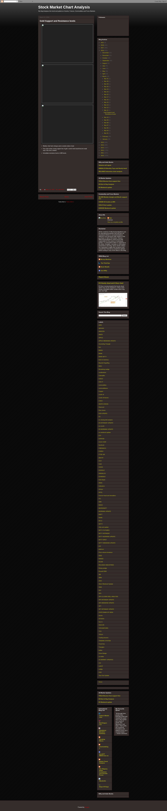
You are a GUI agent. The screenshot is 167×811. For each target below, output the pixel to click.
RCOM (101, 562)
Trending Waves (102, 740)
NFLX (100, 521)
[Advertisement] (66, 168)
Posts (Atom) (70, 202)
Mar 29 (106, 84)
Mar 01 (106, 133)
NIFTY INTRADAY (104, 533)
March (104, 76)
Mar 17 (106, 97)
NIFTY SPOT (103, 540)
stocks (101, 615)
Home (66, 197)
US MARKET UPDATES (106, 659)
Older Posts (88, 197)
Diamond (101, 407)
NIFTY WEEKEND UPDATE (107, 543)
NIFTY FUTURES (104, 530)
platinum (101, 549)
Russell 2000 (103, 571)
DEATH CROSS (103, 404)
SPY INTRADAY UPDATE (106, 609)
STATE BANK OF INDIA (106, 612)
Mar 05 (106, 128)
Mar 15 (106, 102)
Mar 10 (106, 117)
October (105, 58)
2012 (102, 150)
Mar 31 (106, 78)
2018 (102, 45)
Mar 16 (106, 99)
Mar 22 (106, 94)
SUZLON (101, 625)
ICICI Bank (102, 480)
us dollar (101, 656)
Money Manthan (106, 259)
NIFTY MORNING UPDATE (107, 536)
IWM (100, 502)
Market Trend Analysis (103, 762)
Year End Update (104, 675)
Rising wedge (103, 568)
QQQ (100, 555)
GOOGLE (102, 470)
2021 (102, 42)
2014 (102, 145)
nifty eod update (104, 527)
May (103, 71)
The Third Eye (105, 263)
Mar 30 (106, 81)
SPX (100, 593)
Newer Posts (44, 197)
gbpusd (101, 457)
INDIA (100, 483)
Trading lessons (103, 637)
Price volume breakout (105, 552)
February (105, 136)
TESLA (101, 634)
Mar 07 (106, 125)
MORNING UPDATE (105, 511)
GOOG (101, 467)
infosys (101, 489)
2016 (102, 50)
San (110, 218)
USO (100, 672)
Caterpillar (102, 375)
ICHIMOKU (102, 476)
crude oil (101, 394)
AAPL (100, 325)
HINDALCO (102, 473)
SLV (100, 590)
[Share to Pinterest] (75, 190)
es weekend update (105, 432)
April (104, 74)
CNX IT (101, 382)
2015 (102, 142)
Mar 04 (106, 130)
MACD (101, 505)
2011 (102, 153)
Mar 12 (106, 107)
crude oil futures (104, 397)
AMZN (101, 334)
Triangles (101, 647)
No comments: (60, 189)
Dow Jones (102, 410)
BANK (100, 353)
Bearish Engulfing (104, 363)
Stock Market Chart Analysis (64, 7)
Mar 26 (106, 86)
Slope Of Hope (104, 787)
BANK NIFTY (103, 356)
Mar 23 (106, 92)
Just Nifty (104, 270)
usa (100, 663)
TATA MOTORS (103, 628)
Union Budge (103, 653)
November (105, 55)
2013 (102, 147)
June (104, 68)
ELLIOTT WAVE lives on (104, 754)
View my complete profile (115, 222)
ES (99, 416)
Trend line (102, 644)
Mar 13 (106, 105)
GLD (100, 461)
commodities (102, 385)
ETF (100, 435)
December (105, 52)
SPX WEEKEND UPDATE (106, 603)
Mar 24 (106, 89)
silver (100, 581)
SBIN (100, 577)
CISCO (101, 378)
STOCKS (101, 618)
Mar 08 (106, 122)
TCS (100, 631)
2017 (102, 48)
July (103, 66)
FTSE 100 (102, 454)
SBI (100, 574)
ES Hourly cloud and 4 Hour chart (111, 283)
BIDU (100, 366)
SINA (100, 587)
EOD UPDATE (103, 413)
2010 (102, 155)
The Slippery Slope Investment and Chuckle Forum (103, 772)
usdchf (101, 666)
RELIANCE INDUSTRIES (106, 565)
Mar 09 (106, 120)
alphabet (101, 328)
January (105, 139)
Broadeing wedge (104, 369)
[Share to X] (72, 190)
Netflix (100, 517)
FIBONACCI (102, 448)
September (106, 60)
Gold (100, 464)
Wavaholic (102, 781)
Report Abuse (104, 277)
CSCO (101, 401)
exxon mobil (102, 442)
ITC (100, 498)
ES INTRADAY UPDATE (106, 423)
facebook (101, 445)
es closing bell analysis (106, 420)
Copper (101, 391)
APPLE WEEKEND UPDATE (107, 341)
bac (100, 347)
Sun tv (101, 622)
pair (100, 546)
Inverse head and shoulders (107, 495)
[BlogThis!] (70, 190)
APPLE (101, 337)
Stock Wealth (105, 267)
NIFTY (101, 524)
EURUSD (101, 438)
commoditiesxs (103, 388)
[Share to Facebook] (73, 190)
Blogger (87, 807)
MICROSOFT (103, 508)
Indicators (102, 486)
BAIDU (101, 350)
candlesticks (102, 372)
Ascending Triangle (104, 344)
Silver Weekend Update (106, 584)
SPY (100, 606)
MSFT (100, 514)
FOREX (101, 451)
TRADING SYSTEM (105, 640)
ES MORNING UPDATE (106, 429)
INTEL (101, 492)
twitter (100, 650)
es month (101, 426)
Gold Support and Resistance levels (57, 21)
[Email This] (68, 190)
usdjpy (101, 669)
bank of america (104, 359)
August (104, 63)
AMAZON (101, 331)
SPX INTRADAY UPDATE (106, 599)
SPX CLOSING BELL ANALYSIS (108, 596)
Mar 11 (106, 110)
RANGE (101, 558)
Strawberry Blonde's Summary (102, 732)
